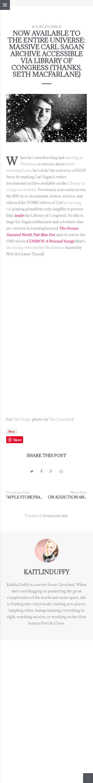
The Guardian (60, 419)
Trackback (33, 515)
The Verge (22, 419)
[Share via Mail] (61, 471)
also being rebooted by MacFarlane (35, 247)
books (38, 27)
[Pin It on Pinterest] (11, 431)
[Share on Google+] (51, 471)
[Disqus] (46, 702)
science (54, 27)
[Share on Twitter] (31, 471)
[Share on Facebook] (41, 471)
